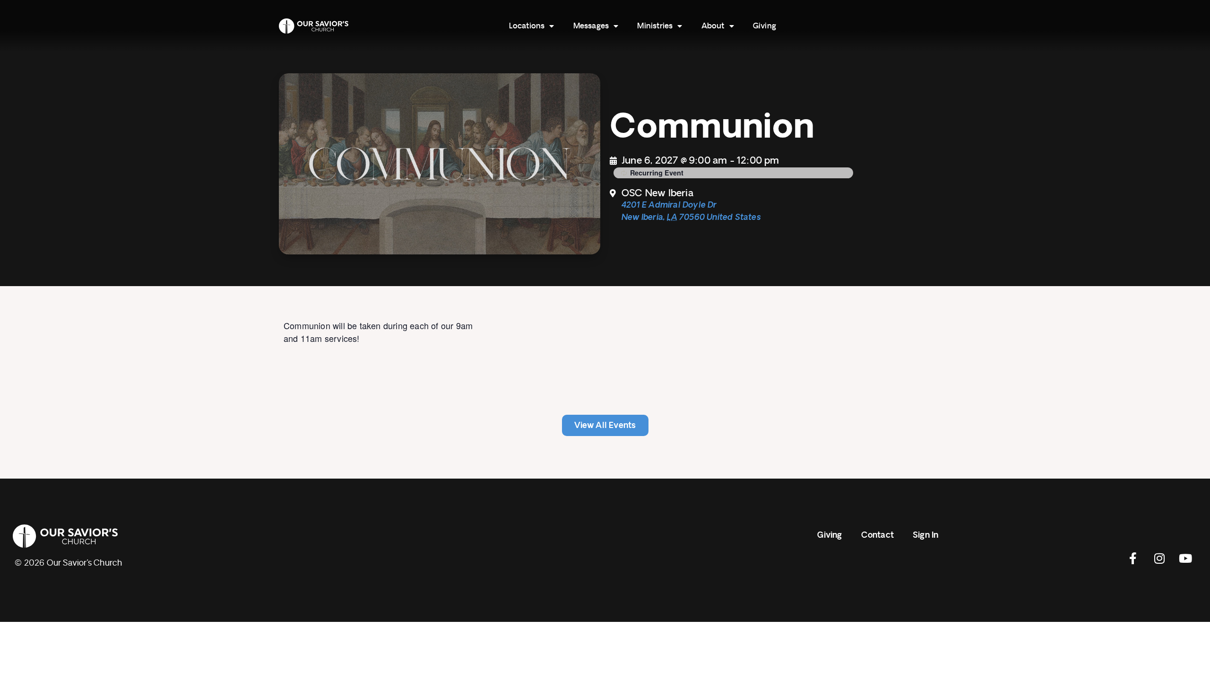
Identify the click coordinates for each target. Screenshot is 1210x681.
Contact (877, 535)
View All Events (605, 425)
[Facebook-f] (1133, 558)
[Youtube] (1185, 558)
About (713, 26)
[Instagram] (1159, 558)
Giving (764, 26)
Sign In (925, 535)
